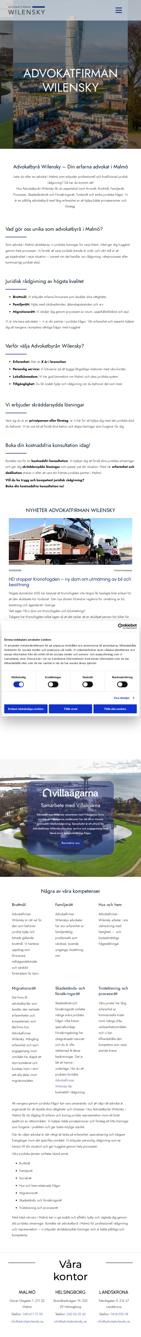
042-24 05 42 (76, 1314)
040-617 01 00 (33, 1314)
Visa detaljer (122, 697)
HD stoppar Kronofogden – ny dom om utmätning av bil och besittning (70, 581)
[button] (87, 10)
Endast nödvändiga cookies (26, 708)
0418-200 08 (119, 1314)
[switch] (53, 684)
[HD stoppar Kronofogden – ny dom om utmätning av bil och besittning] (70, 541)
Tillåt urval (70, 708)
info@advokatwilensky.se (27, 1321)
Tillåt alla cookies (115, 708)
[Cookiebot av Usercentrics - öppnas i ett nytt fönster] (121, 626)
